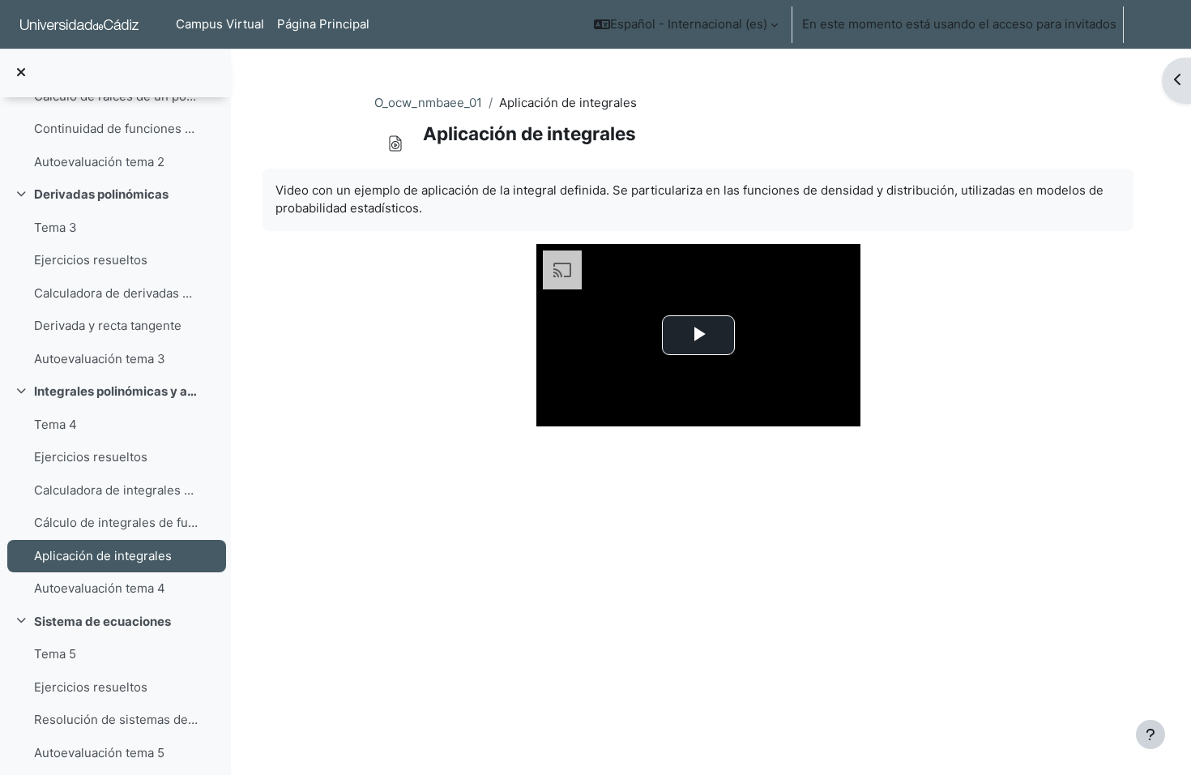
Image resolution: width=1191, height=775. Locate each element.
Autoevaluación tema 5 (99, 752)
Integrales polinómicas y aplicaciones (116, 391)
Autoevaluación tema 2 (99, 161)
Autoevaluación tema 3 (99, 358)
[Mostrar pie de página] (1150, 734)
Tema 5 (55, 654)
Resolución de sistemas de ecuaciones (116, 719)
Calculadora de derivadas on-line (116, 293)
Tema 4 (55, 424)
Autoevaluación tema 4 (99, 588)
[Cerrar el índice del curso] (21, 73)
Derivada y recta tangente (107, 325)
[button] (685, 24)
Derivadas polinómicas (101, 194)
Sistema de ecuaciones (102, 621)
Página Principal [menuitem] (323, 24)
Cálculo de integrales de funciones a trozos (116, 522)
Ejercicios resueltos (90, 260)
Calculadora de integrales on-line (116, 490)
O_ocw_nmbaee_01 (428, 102)
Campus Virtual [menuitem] (220, 24)
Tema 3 (55, 227)
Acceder (1154, 24)
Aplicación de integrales (103, 555)
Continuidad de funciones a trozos (116, 128)
